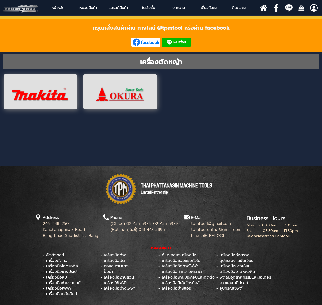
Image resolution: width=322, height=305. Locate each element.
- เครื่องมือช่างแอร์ (174, 288)
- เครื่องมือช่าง (113, 255)
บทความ (178, 7)
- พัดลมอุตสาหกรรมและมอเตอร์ (243, 277)
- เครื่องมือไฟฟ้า (57, 288)
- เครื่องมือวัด (113, 261)
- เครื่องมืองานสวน (117, 277)
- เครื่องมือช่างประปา (60, 272)
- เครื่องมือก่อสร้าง (232, 255)
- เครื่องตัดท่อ (55, 261)
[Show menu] (109, 8)
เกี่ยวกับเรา (209, 7)
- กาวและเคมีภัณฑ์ (232, 283)
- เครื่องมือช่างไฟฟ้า (118, 288)
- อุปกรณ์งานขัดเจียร (234, 261)
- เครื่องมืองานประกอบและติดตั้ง (186, 277)
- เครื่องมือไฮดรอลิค (60, 266)
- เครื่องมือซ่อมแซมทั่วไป (179, 261)
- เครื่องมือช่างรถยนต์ (62, 283)
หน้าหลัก (58, 7)
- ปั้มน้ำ (107, 272)
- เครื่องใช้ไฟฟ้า (114, 283)
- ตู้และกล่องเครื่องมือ (177, 255)
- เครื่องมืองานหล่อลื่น (235, 272)
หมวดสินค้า (88, 7)
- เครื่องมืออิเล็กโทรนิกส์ (179, 283)
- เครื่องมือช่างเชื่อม (233, 266)
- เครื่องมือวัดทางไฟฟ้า (178, 266)
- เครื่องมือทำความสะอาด (180, 272)
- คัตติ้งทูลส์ (53, 255)
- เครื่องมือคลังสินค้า (61, 294)
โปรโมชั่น (148, 7)
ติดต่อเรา (239, 7)
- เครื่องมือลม (55, 277)
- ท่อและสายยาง (115, 266)
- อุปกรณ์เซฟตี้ (229, 288)
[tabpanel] (161, 35)
